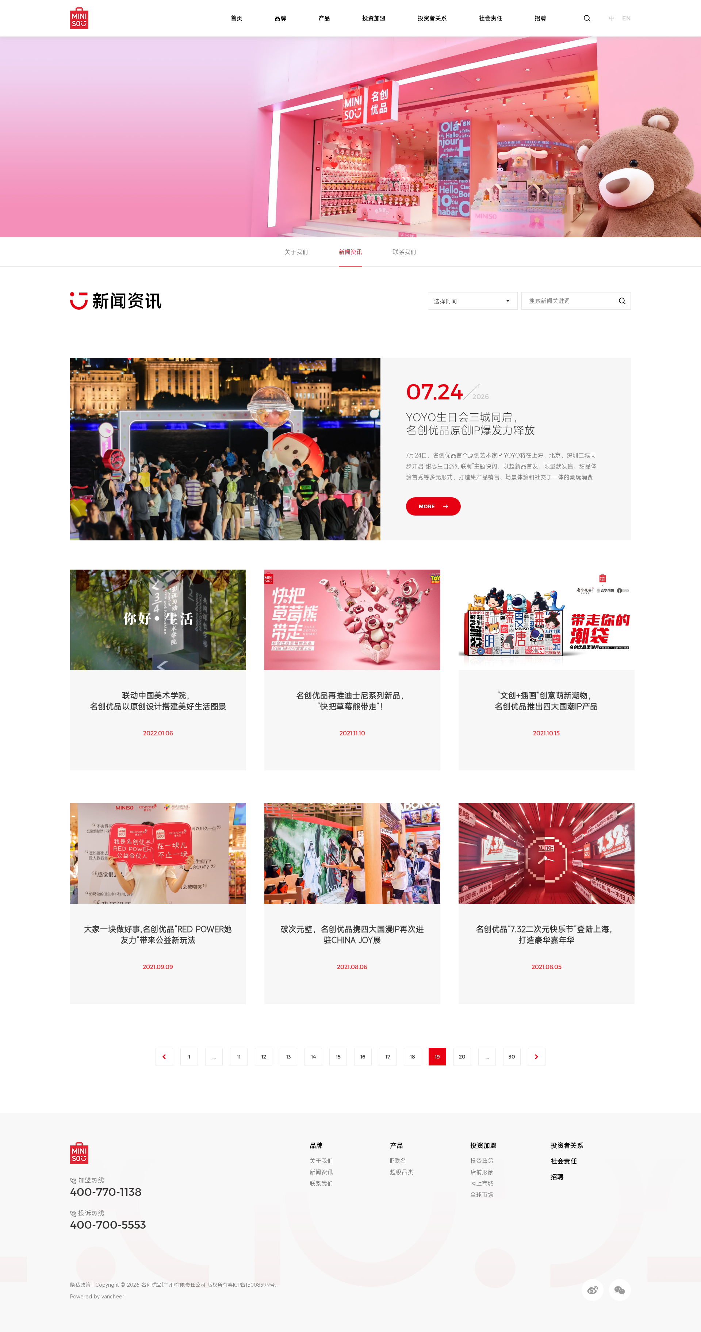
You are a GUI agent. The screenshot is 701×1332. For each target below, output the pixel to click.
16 (362, 1056)
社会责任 (490, 18)
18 (412, 1056)
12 (263, 1056)
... (214, 1056)
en (626, 18)
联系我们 (404, 252)
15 (338, 1056)
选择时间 (445, 301)
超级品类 (401, 1172)
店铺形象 (482, 1172)
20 (462, 1056)
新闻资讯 (350, 252)
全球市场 (482, 1195)
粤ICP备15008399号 (251, 1284)
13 (288, 1056)
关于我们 (296, 252)
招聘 (540, 18)
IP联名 (398, 1161)
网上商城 (482, 1183)
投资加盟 (374, 18)
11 (239, 1056)
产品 (324, 18)
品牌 (280, 18)
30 (512, 1056)
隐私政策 (80, 1284)
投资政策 (482, 1161)
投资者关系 (432, 18)
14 (313, 1056)
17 (388, 1056)
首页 (236, 18)
